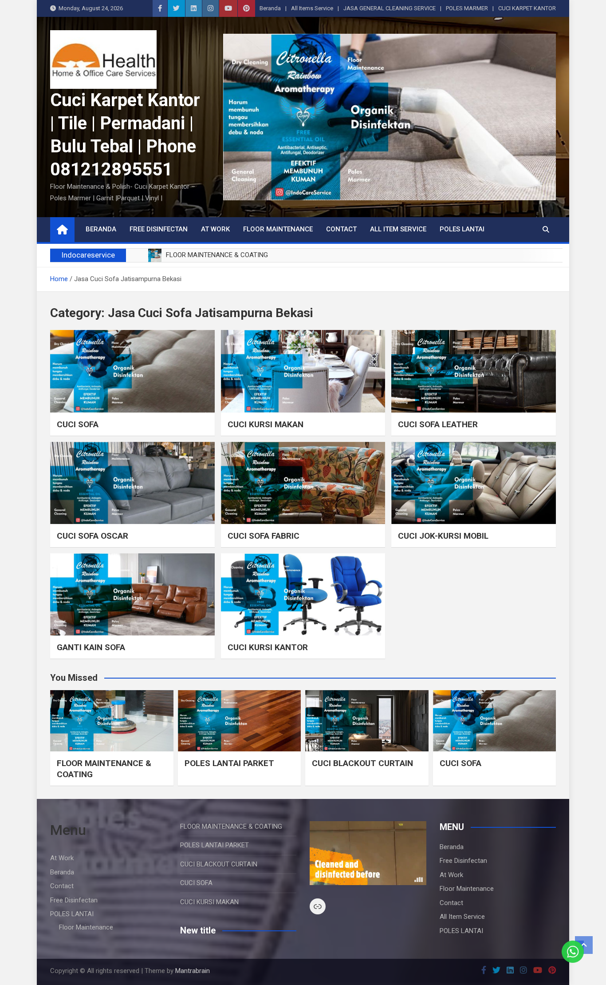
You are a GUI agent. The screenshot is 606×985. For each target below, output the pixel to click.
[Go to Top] (584, 945)
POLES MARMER (467, 8)
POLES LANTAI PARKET (229, 763)
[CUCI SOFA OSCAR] (132, 483)
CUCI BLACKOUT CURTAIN (362, 763)
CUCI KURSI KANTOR (268, 647)
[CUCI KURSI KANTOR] (303, 594)
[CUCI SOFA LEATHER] (473, 371)
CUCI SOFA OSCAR (92, 536)
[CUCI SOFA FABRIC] (303, 483)
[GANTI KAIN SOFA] (132, 594)
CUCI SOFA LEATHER (438, 424)
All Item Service (398, 229)
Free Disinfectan (159, 229)
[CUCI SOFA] (132, 371)
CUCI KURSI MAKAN (265, 424)
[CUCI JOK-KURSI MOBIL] (473, 483)
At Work (215, 229)
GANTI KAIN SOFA (91, 647)
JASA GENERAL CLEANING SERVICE (389, 8)
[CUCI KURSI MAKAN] (303, 371)
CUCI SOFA (77, 424)
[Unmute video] (368, 853)
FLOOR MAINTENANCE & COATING (231, 826)
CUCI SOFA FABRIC (263, 536)
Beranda (270, 8)
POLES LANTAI (462, 229)
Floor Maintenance (278, 229)
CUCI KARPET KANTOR (527, 8)
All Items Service (312, 8)
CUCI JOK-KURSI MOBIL (443, 536)
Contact (341, 229)
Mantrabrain (192, 971)
